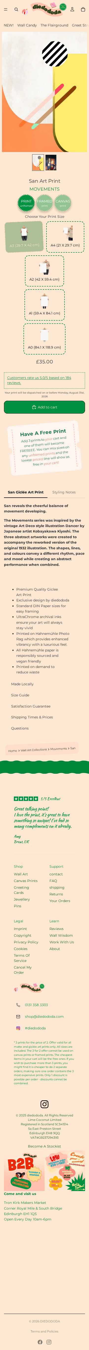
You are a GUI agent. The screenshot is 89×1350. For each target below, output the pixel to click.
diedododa (50, 1321)
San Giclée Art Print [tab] (26, 492)
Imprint (20, 929)
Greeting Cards (21, 890)
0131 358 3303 (36, 1005)
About (54, 949)
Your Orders (59, 901)
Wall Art (21, 874)
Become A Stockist (44, 1146)
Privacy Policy (26, 942)
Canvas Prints (26, 881)
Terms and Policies (44, 1331)
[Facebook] (40, 1342)
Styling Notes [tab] (64, 492)
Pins (17, 906)
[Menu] (5, 9)
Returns (56, 894)
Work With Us (61, 942)
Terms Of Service (22, 958)
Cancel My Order (23, 970)
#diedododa (35, 1028)
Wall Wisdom (61, 935)
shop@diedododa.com (44, 1016)
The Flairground (54, 25)
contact (56, 874)
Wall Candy (27, 25)
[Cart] (83, 9)
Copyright (22, 935)
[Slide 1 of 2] (38, 162)
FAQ (53, 881)
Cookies (20, 949)
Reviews (56, 929)
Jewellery (22, 899)
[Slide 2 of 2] (50, 162)
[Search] (16, 9)
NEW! (9, 25)
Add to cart (47, 407)
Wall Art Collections (34, 750)
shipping (57, 887)
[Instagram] (49, 1342)
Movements (44, 189)
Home (12, 751)
